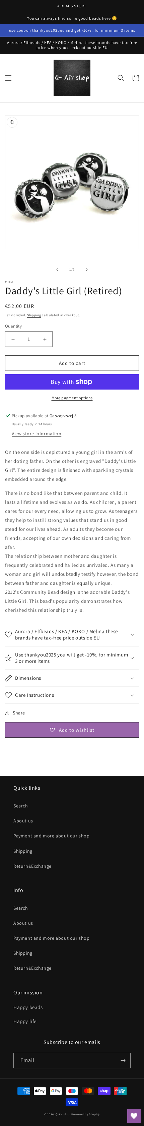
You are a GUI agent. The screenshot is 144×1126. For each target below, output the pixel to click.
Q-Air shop (63, 1114)
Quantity (13, 326)
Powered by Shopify (85, 1114)
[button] (8, 78)
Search (20, 806)
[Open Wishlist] (134, 1116)
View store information (36, 434)
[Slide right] (86, 269)
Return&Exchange (32, 866)
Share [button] (19, 713)
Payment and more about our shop (51, 836)
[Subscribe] (123, 1060)
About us (23, 821)
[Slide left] (57, 269)
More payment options (72, 397)
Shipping (34, 315)
